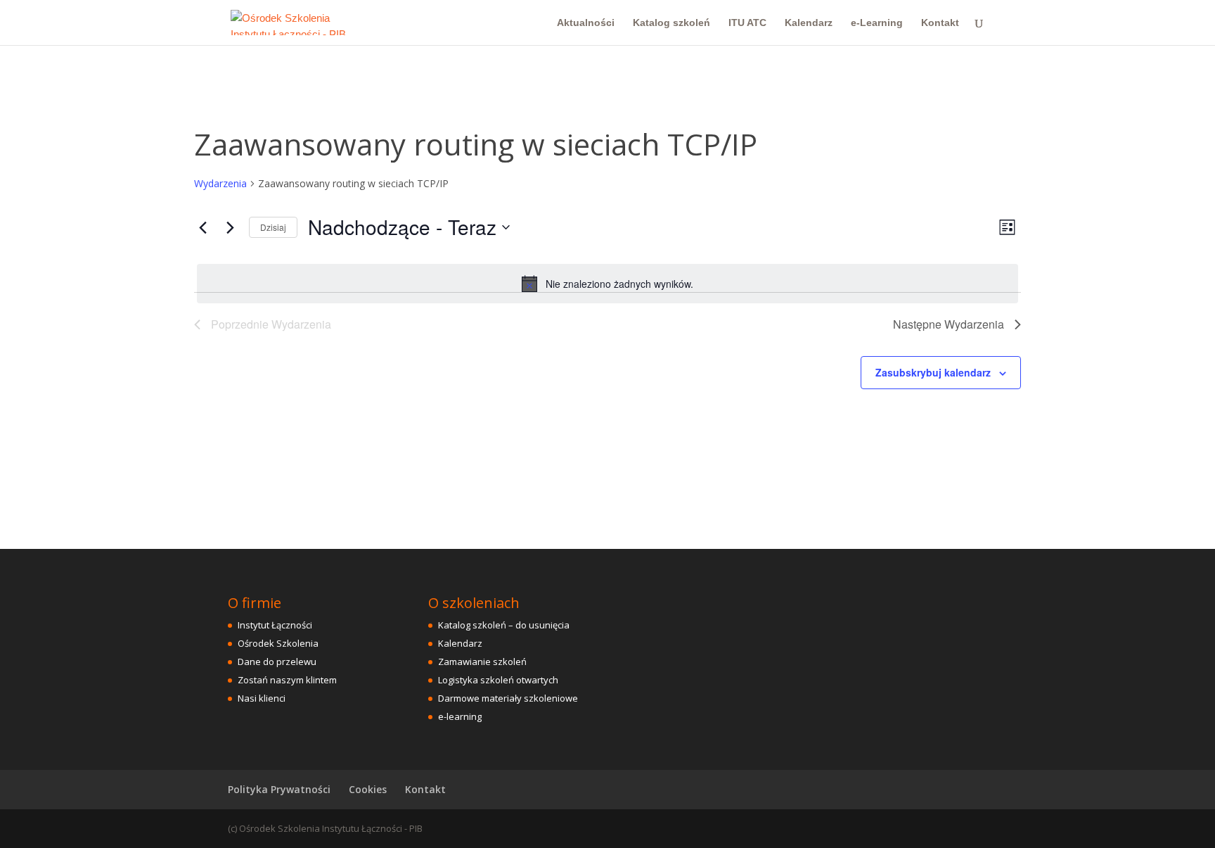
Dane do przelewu (277, 661)
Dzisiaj (273, 227)
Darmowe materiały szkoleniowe (508, 698)
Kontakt (940, 23)
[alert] (607, 283)
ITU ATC (747, 23)
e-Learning (877, 23)
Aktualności (586, 23)
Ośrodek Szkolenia (278, 643)
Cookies (368, 789)
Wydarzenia (220, 183)
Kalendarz (808, 23)
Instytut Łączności (275, 625)
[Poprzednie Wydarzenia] (202, 227)
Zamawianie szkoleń (482, 661)
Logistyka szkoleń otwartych (498, 679)
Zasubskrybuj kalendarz (933, 372)
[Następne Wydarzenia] (229, 227)
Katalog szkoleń (671, 23)
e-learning (460, 716)
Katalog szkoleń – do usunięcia (504, 625)
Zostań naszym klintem (287, 679)
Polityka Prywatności (279, 789)
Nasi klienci (261, 698)
